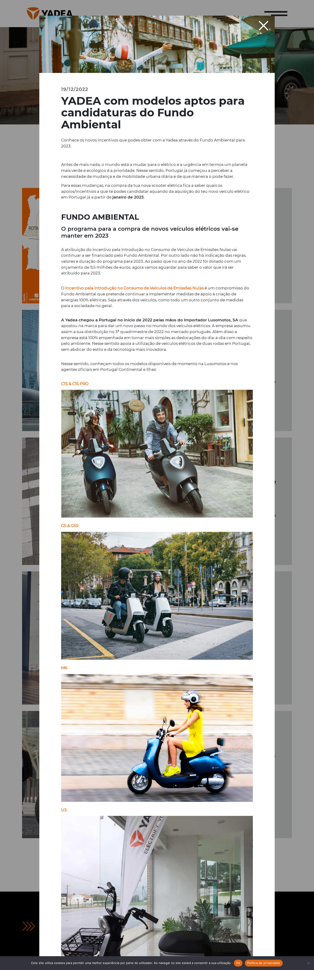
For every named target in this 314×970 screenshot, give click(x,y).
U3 (64, 809)
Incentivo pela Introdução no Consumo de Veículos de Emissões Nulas (134, 287)
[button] (264, 26)
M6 (64, 667)
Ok (238, 963)
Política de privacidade (263, 963)
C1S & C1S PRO (74, 383)
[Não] (308, 963)
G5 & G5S (70, 525)
